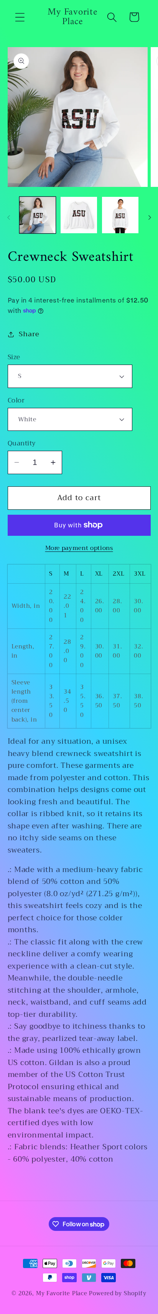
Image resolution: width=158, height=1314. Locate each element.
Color (16, 400)
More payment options (79, 548)
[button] (20, 17)
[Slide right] (149, 217)
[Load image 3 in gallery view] (120, 215)
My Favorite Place (61, 1293)
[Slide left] (8, 217)
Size (14, 357)
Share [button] (29, 334)
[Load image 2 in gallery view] (79, 215)
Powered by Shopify (117, 1293)
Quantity (22, 443)
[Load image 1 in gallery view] (38, 215)
